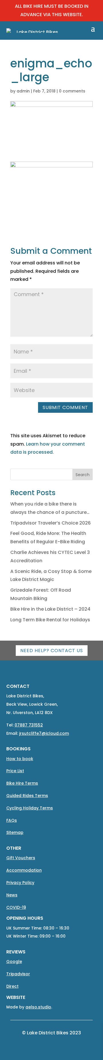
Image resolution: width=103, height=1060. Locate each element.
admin (23, 91)
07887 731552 (29, 725)
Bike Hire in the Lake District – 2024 (50, 609)
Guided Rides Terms (27, 795)
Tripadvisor (18, 974)
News (11, 895)
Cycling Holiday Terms (29, 808)
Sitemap (14, 832)
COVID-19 (16, 907)
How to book (19, 759)
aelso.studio (38, 1007)
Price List (15, 771)
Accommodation (24, 870)
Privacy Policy (20, 882)
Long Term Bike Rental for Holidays (50, 619)
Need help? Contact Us (51, 650)
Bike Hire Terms (22, 783)
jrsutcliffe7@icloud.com (44, 733)
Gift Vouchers (20, 858)
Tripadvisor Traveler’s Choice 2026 (50, 523)
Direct (12, 986)
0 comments (72, 91)
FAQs (11, 820)
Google (14, 961)
